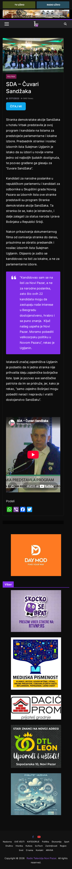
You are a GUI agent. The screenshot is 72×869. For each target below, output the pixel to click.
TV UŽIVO (19, 5)
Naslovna (7, 841)
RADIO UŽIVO (53, 5)
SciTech (39, 846)
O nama (29, 850)
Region (63, 846)
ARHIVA (49, 850)
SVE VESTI (19, 841)
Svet (21, 850)
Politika (11, 76)
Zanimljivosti (51, 846)
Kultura (29, 846)
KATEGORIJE (33, 841)
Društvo (9, 846)
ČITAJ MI (16, 106)
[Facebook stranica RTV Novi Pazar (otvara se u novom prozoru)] (33, 837)
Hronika (19, 846)
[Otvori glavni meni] (7, 24)
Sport (66, 841)
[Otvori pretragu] (65, 24)
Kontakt (39, 850)
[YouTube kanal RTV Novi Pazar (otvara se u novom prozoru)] (39, 837)
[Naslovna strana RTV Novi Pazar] (36, 24)
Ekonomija (56, 841)
